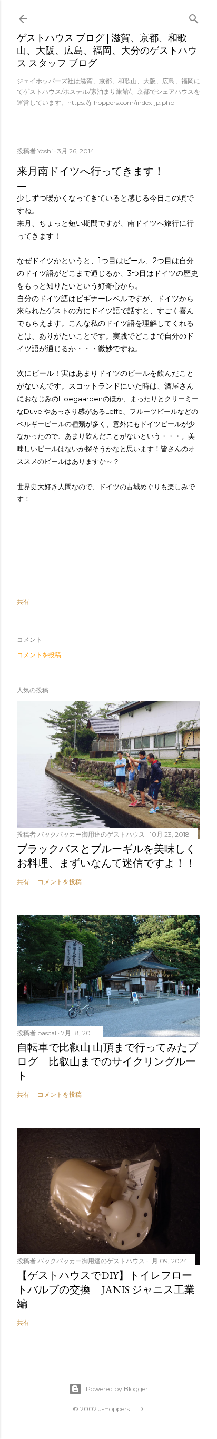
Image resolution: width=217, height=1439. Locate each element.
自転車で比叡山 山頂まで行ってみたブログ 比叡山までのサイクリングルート (107, 1061)
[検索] (194, 16)
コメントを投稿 (39, 655)
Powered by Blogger (117, 1389)
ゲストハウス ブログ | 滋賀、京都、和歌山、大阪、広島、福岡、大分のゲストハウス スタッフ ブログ (107, 50)
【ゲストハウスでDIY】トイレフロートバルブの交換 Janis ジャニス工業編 (106, 1289)
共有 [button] (23, 602)
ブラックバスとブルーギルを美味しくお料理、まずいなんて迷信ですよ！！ (106, 856)
